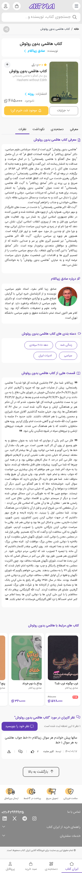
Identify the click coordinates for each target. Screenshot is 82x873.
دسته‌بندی (57, 129)
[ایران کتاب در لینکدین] (5, 819)
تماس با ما (73, 812)
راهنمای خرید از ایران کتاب (63, 827)
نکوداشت (38, 129)
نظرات (22, 129)
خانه (76, 29)
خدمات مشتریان (70, 836)
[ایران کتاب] (42, 6)
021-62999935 (13, 813)
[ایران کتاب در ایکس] (15, 819)
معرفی (74, 129)
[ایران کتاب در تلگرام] (25, 819)
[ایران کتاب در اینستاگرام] (34, 819)
